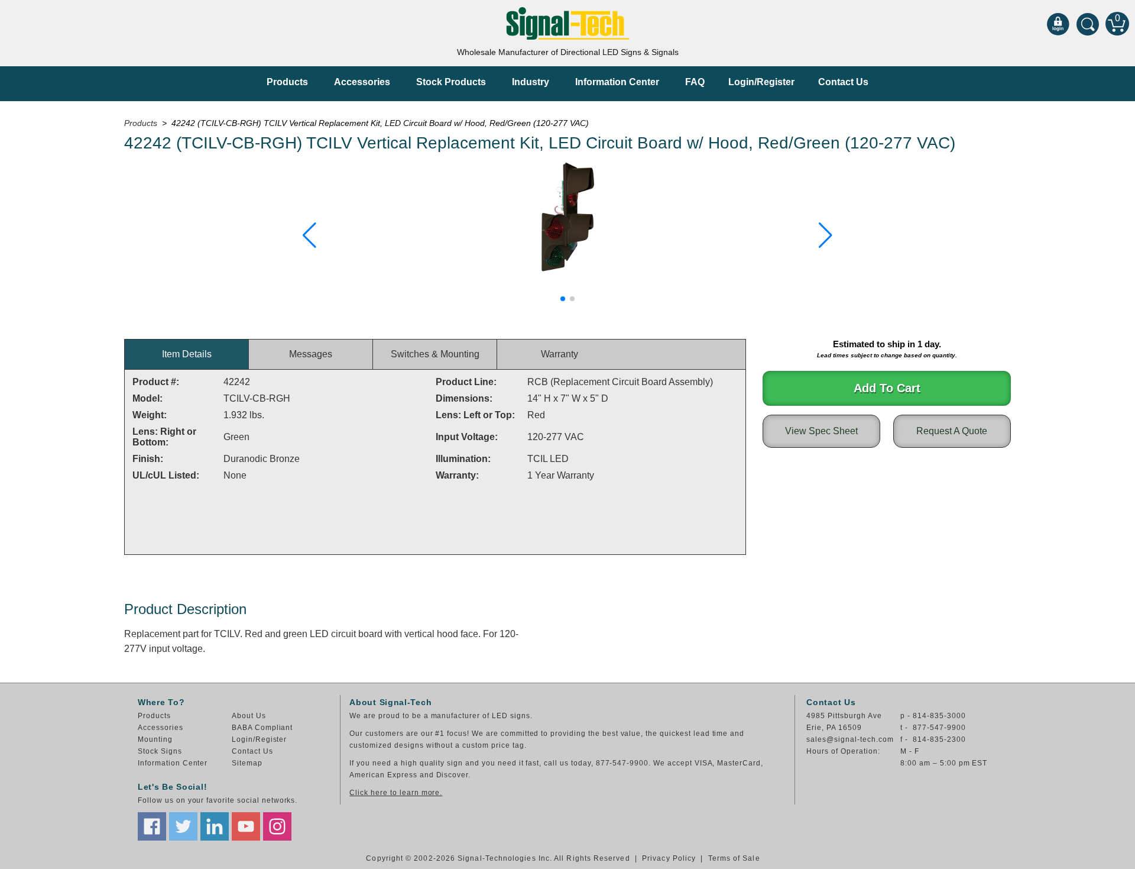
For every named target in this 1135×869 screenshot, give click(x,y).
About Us (249, 716)
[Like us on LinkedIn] (214, 826)
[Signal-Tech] (567, 23)
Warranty (559, 354)
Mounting (155, 739)
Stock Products (451, 82)
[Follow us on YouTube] (246, 826)
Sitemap (247, 763)
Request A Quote (951, 431)
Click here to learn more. (395, 793)
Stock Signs (160, 751)
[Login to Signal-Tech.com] (1058, 23)
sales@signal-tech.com (849, 739)
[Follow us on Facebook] (152, 826)
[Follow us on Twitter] (183, 826)
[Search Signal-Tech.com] (1088, 23)
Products (287, 82)
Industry (530, 82)
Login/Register (761, 82)
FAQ (695, 82)
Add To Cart (887, 388)
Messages (310, 354)
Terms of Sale (734, 858)
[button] (309, 235)
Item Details (187, 354)
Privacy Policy (669, 858)
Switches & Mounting (435, 354)
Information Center (617, 82)
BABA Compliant (262, 727)
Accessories (362, 82)
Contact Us (843, 82)
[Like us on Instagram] (277, 826)
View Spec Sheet (821, 431)
